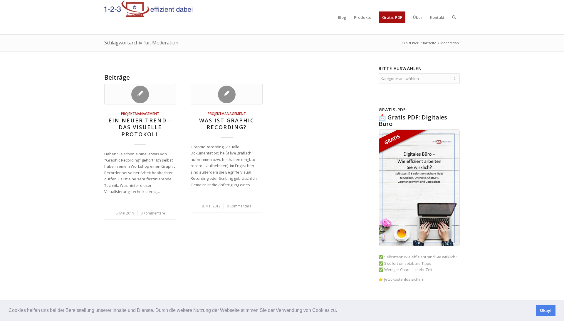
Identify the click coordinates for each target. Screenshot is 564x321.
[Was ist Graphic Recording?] (226, 94)
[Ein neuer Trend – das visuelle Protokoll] (140, 94)
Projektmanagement (140, 113)
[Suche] (454, 17)
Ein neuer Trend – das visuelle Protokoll (140, 127)
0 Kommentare (152, 213)
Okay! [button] (546, 310)
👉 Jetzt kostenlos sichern (401, 279)
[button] (339, 311)
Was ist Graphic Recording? (226, 124)
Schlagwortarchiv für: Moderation (141, 42)
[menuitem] (342, 17)
